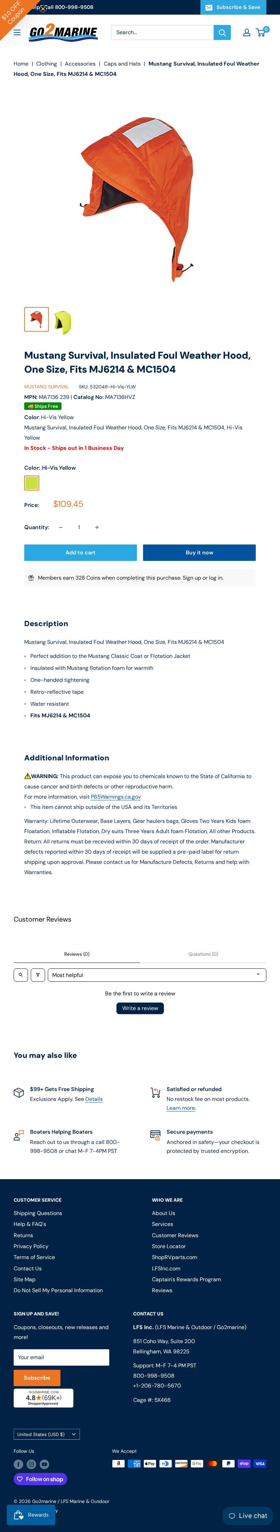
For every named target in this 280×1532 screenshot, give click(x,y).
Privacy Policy (58, 854)
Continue (140, 797)
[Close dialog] (234, 705)
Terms (81, 854)
